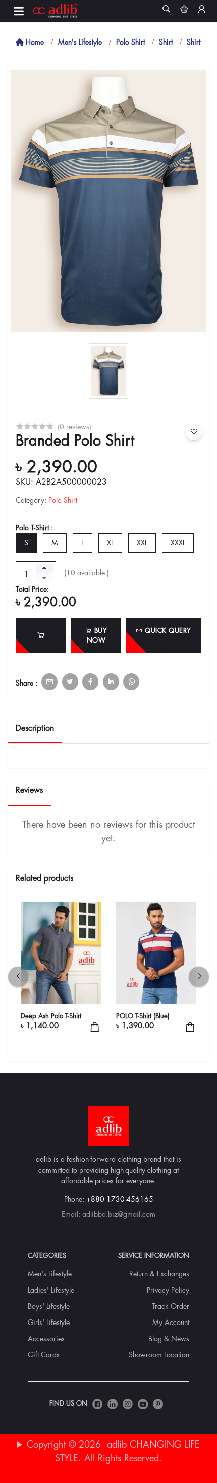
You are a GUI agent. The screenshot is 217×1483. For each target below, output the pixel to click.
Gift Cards (44, 1354)
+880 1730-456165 (119, 1199)
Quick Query (167, 630)
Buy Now (97, 635)
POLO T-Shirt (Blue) (143, 1016)
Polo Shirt (130, 42)
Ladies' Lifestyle (51, 1290)
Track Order (170, 1306)
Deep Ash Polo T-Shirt (51, 1016)
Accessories (46, 1338)
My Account (170, 1322)
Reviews (29, 790)
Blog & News (168, 1338)
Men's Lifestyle (80, 42)
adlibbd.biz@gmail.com (118, 1214)
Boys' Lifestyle (49, 1306)
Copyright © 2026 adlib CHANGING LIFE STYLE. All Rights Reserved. (113, 1451)
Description (35, 728)
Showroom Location (159, 1354)
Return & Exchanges (159, 1273)
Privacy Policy (168, 1290)
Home (34, 42)
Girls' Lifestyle (49, 1322)
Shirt (166, 42)
